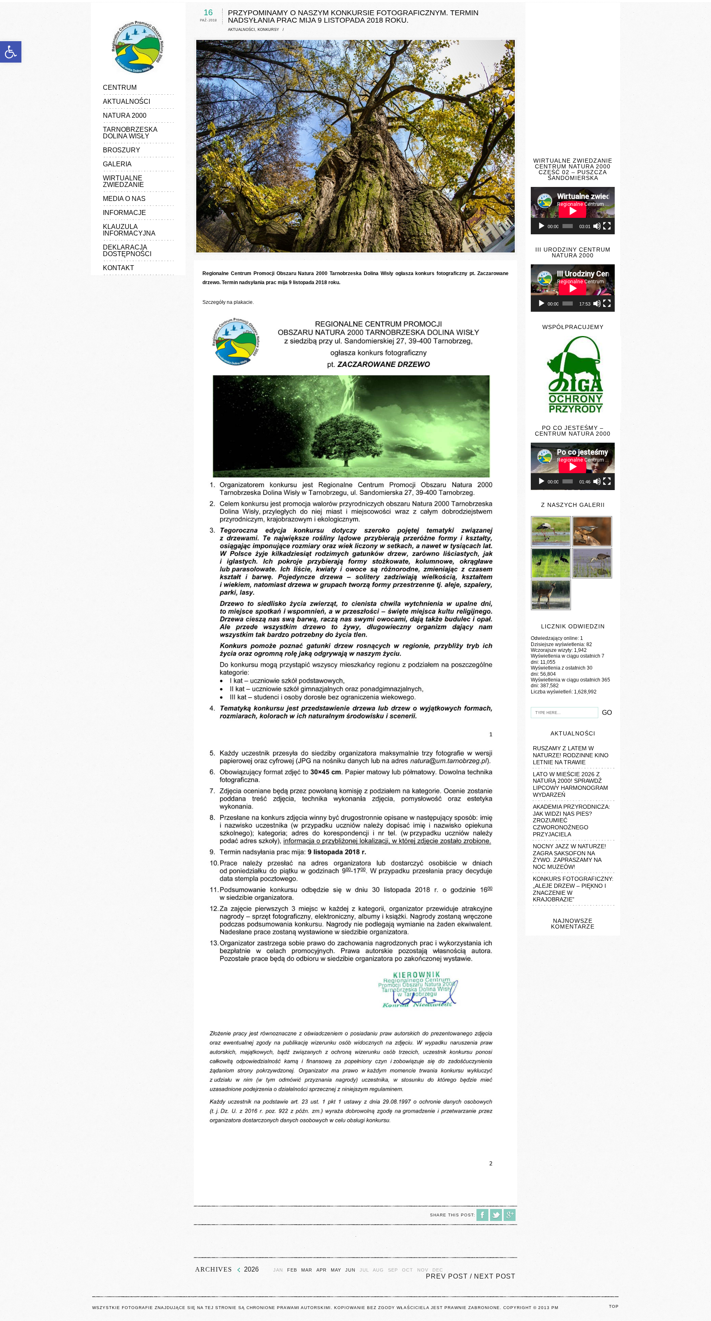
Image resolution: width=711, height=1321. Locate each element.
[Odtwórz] (541, 226)
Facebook (482, 1215)
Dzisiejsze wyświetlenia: (558, 644)
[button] (10, 52)
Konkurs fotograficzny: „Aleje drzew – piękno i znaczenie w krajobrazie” (573, 889)
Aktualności (126, 101)
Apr (321, 1270)
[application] (573, 210)
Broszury (121, 150)
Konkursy (268, 30)
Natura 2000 (124, 115)
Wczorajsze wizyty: (552, 650)
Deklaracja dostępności (127, 250)
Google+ (510, 1215)
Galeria (117, 164)
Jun (350, 1270)
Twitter (496, 1215)
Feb (292, 1270)
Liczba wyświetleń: (552, 692)
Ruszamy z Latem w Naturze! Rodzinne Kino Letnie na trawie (571, 755)
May (336, 1270)
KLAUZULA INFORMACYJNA (129, 230)
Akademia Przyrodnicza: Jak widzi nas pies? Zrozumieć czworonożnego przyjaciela (571, 820)
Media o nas (124, 198)
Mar (306, 1270)
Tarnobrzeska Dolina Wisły (130, 133)
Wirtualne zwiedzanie (123, 181)
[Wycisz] (597, 226)
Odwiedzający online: (555, 638)
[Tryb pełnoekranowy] (607, 226)
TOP (614, 1306)
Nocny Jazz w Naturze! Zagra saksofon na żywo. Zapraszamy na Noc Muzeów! (569, 856)
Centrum (120, 87)
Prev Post (447, 1276)
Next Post (495, 1276)
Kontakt (118, 267)
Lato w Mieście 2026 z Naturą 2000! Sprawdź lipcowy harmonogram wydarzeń (570, 784)
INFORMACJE (124, 212)
